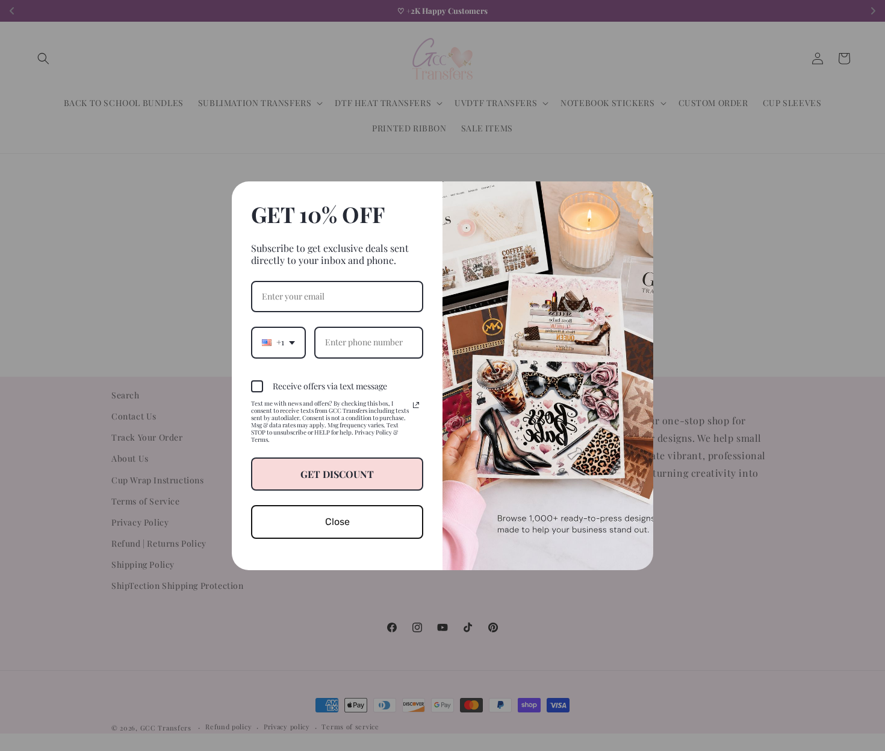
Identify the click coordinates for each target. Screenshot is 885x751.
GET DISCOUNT (337, 474)
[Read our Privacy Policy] (416, 405)
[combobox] (278, 343)
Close (337, 521)
